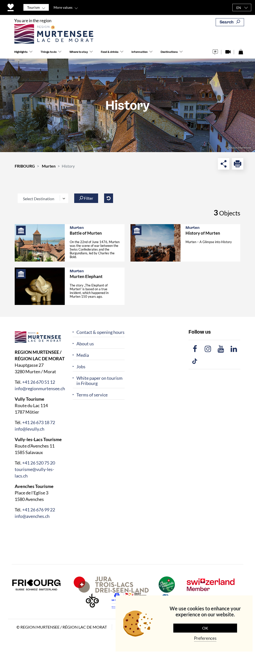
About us (85, 343)
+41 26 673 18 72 (38, 422)
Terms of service (92, 394)
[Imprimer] (237, 164)
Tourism (33, 7)
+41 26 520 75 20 (38, 463)
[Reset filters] (108, 198)
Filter (88, 198)
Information (139, 52)
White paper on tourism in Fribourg (99, 380)
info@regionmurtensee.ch (40, 388)
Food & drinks (110, 52)
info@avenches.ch (32, 516)
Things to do (49, 52)
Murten (49, 166)
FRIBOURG (25, 166)
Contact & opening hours (100, 332)
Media (82, 355)
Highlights (21, 52)
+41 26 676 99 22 (38, 509)
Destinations (169, 52)
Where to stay (78, 52)
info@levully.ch (29, 429)
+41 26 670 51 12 (38, 382)
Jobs (80, 366)
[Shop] (240, 50)
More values (63, 7)
